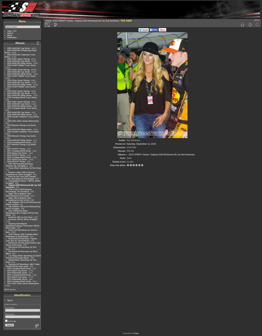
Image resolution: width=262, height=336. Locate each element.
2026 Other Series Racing (18, 59)
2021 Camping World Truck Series (22, 108)
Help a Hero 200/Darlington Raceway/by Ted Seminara (19, 190)
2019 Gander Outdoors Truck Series (23, 132)
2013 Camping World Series (19, 281)
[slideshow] (55, 24)
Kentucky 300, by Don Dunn (20, 217)
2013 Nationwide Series (17, 279)
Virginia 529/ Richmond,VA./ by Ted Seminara (97, 21)
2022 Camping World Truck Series (22, 97)
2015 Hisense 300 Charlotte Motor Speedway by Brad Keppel (22, 235)
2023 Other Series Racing (18, 91)
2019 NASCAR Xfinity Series (19, 129)
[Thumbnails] (242, 24)
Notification (12, 37)
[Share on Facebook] (153, 31)
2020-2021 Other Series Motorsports (23, 121)
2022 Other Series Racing (18, 102)
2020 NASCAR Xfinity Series (19, 114)
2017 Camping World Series (19, 151)
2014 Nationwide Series (17, 273)
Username (9, 308)
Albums (20, 43)
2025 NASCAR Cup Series (18, 61)
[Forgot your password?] (36, 326)
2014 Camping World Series (19, 275)
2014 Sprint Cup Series (17, 271)
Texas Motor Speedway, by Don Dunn (24, 168)
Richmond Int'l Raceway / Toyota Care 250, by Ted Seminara (21, 239)
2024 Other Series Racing (18, 80)
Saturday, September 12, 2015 (141, 144)
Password (9, 314)
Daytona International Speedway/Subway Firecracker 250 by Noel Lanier (22, 226)
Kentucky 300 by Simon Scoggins (22, 219)
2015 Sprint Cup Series (17, 159)
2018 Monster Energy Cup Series (21, 136)
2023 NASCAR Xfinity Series (19, 85)
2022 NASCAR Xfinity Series (19, 95)
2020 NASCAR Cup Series (18, 112)
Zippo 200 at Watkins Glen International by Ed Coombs (18, 195)
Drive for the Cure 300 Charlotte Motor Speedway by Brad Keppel (21, 177)
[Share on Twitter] (143, 31)
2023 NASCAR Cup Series (18, 82)
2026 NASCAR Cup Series (18, 48)
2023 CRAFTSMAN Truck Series (21, 87)
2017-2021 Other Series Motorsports (23, 283)
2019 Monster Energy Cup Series (21, 125)
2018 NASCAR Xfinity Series (19, 140)
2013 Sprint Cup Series (17, 277)
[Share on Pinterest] (162, 31)
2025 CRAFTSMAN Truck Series (21, 65)
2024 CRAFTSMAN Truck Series (21, 76)
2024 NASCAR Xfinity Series (19, 74)
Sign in (10, 300)
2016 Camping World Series (19, 157)
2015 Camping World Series (19, 268)
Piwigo (136, 333)
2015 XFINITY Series (16, 162)
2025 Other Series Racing (18, 70)
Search (10, 33)
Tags (9, 31)
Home (48, 21)
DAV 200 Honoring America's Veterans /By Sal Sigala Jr (19, 165)
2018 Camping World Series (19, 142)
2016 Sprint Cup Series (17, 153)
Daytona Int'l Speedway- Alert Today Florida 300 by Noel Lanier (23, 265)
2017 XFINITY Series (16, 149)
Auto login (11, 321)
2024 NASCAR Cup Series (18, 72)
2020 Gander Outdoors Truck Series (23, 117)
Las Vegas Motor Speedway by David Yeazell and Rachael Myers (23, 257)
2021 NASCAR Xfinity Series (19, 106)
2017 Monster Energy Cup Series (21, 144)
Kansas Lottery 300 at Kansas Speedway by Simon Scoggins (20, 173)
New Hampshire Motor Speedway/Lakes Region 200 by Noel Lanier (22, 213)
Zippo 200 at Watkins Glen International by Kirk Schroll (18, 199)
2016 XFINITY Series (16, 155)
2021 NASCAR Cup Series (18, 104)
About (9, 35)
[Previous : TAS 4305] (250, 24)
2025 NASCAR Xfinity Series (19, 63)
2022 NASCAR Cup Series (18, 93)
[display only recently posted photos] (38, 43)
